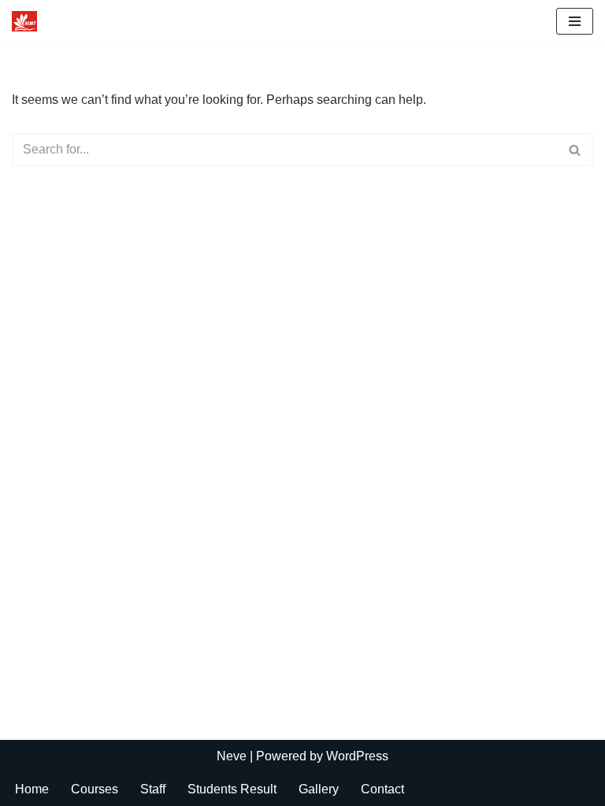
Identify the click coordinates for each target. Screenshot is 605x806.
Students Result (232, 789)
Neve (232, 756)
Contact (382, 789)
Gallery (319, 789)
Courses (94, 789)
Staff (152, 789)
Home (32, 789)
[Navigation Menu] (574, 21)
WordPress (357, 756)
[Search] (575, 149)
